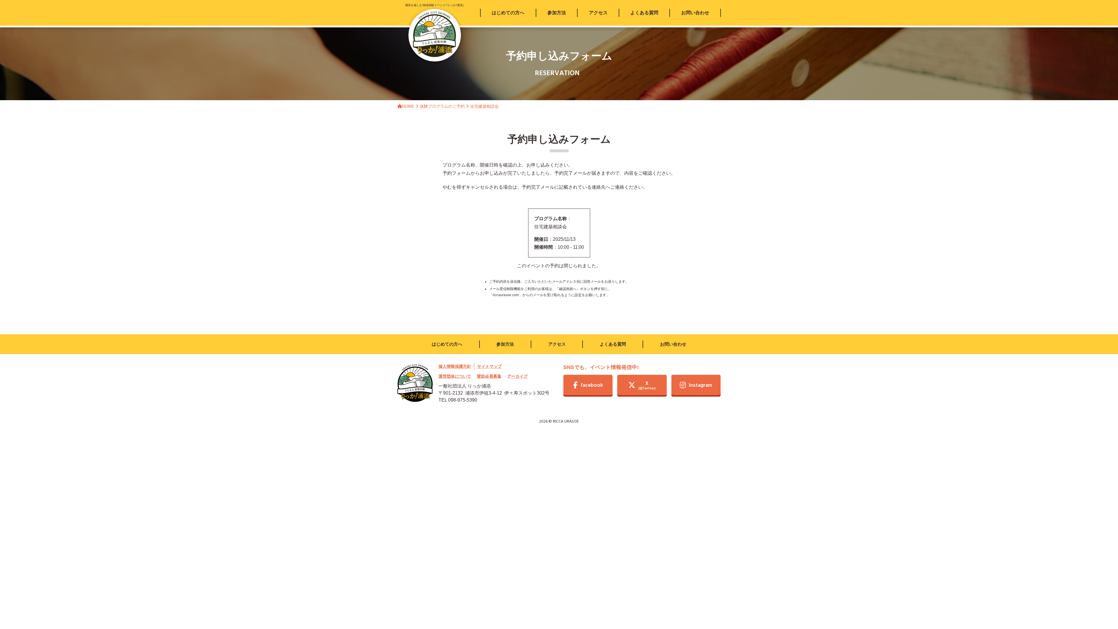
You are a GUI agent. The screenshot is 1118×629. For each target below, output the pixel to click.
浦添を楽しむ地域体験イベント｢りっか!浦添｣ (434, 5)
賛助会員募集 (489, 376)
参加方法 (505, 344)
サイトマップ (489, 366)
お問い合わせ (673, 344)
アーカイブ (517, 376)
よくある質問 (613, 344)
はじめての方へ (447, 344)
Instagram (700, 385)
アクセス (557, 344)
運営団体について (454, 376)
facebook (592, 385)
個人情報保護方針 (454, 366)
